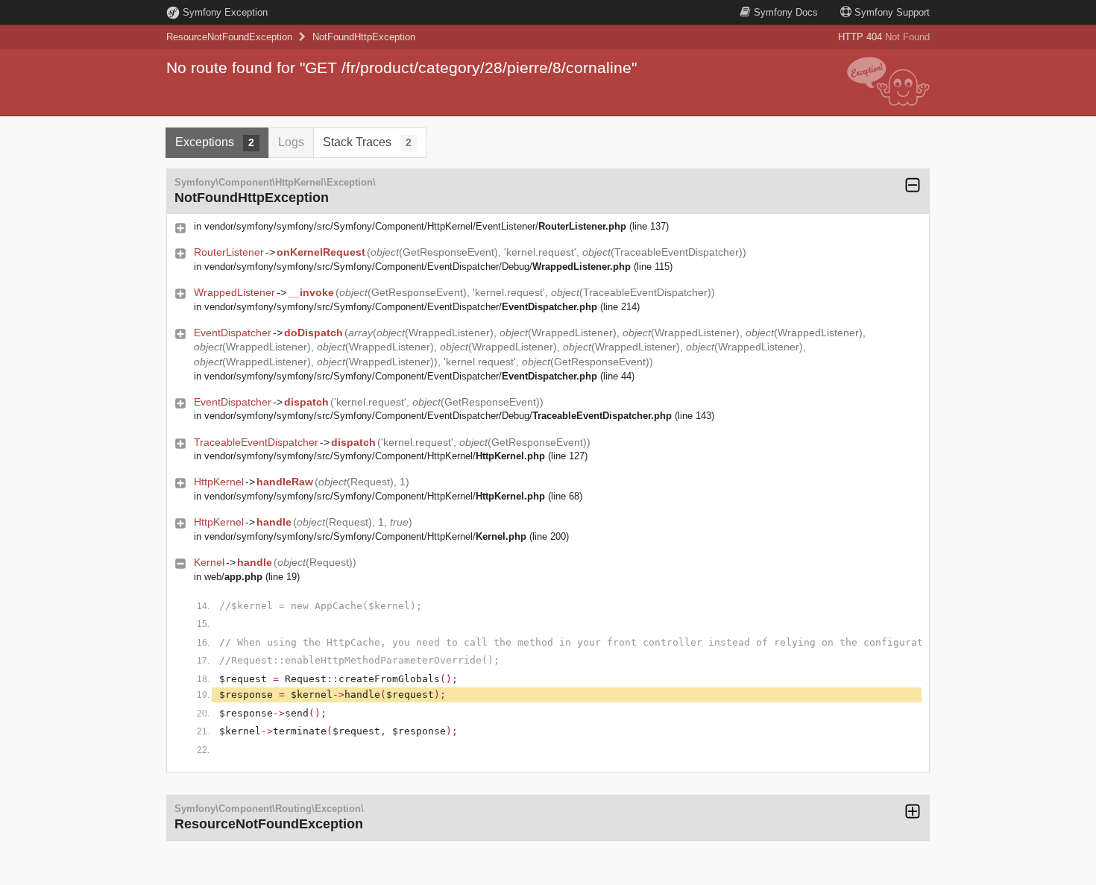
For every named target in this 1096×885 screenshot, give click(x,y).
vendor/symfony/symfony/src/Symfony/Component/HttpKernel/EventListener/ (415, 226)
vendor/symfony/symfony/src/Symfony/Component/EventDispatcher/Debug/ (417, 266)
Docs (786, 12)
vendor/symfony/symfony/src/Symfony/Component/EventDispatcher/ (400, 306)
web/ (233, 576)
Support (892, 12)
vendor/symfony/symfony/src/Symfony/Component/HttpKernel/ (374, 456)
